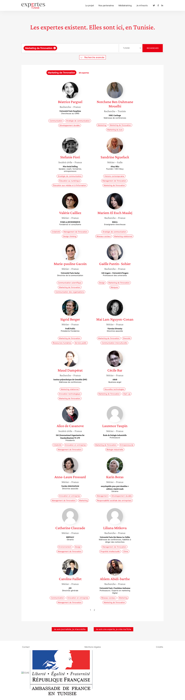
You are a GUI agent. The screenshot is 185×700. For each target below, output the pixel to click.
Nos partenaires (106, 5)
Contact (26, 647)
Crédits (159, 647)
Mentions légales (93, 647)
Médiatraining (125, 5)
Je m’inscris (142, 5)
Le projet (89, 5)
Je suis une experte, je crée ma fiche (113, 629)
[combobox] (70, 48)
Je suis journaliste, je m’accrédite (70, 629)
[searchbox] (85, 48)
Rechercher (152, 48)
